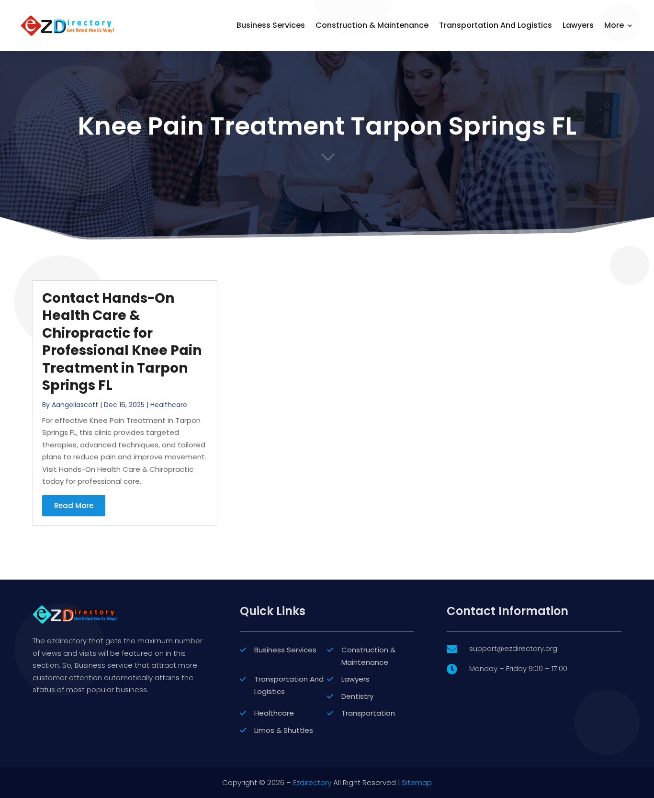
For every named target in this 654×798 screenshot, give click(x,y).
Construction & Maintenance (372, 25)
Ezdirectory (312, 782)
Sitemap (417, 782)
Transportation (368, 713)
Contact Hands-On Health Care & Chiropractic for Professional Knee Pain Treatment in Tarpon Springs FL (122, 342)
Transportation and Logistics (495, 25)
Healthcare (168, 405)
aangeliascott (75, 405)
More (614, 25)
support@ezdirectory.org (513, 648)
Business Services (271, 25)
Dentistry (357, 696)
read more (73, 506)
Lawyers (578, 25)
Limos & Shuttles (283, 730)
